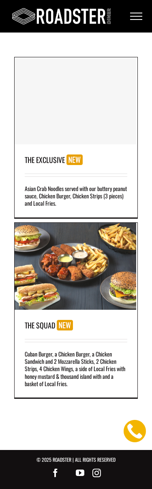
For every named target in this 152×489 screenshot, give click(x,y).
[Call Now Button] (135, 431)
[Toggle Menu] (136, 16)
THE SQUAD (41, 325)
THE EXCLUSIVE (45, 159)
